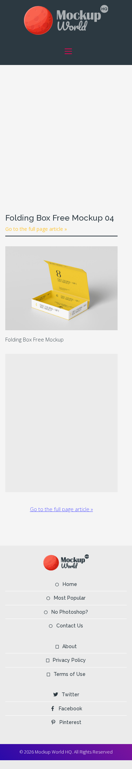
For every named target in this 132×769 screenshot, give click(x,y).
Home (70, 584)
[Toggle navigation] (68, 51)
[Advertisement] (66, 131)
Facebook (70, 708)
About (69, 646)
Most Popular (70, 598)
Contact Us (69, 625)
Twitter (70, 694)
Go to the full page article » (36, 229)
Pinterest (70, 722)
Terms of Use (70, 674)
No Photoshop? (69, 612)
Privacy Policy (69, 660)
